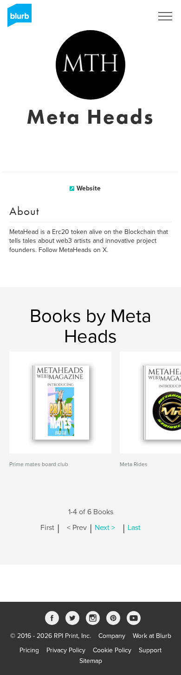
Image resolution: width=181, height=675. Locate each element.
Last (134, 527)
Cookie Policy (112, 650)
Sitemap (90, 661)
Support (150, 650)
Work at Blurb (152, 636)
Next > (105, 527)
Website (89, 188)
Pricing (29, 650)
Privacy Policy (65, 650)
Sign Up (129, 16)
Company (111, 636)
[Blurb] (17, 18)
